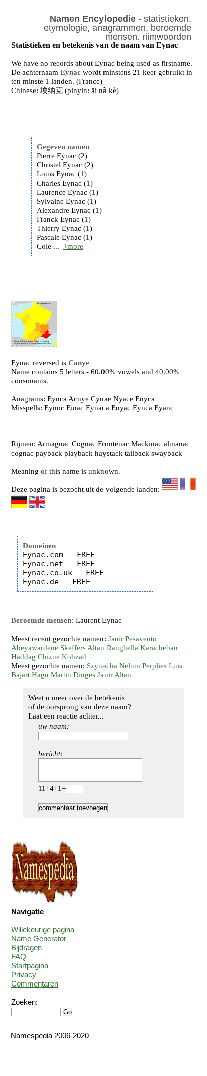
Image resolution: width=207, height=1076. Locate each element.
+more (73, 246)
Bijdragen (26, 947)
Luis (175, 666)
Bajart (20, 675)
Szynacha (102, 666)
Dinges (84, 675)
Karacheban (159, 648)
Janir (115, 639)
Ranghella (122, 648)
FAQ (18, 956)
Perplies (154, 666)
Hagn (40, 675)
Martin (61, 675)
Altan (96, 648)
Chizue (49, 657)
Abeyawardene (34, 648)
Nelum (129, 666)
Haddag (23, 657)
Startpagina (29, 965)
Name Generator (38, 938)
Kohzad (74, 657)
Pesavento (141, 639)
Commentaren (34, 983)
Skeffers (73, 648)
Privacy (23, 974)
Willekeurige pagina (42, 929)
